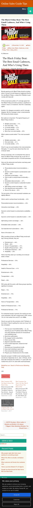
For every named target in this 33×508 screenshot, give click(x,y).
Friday (4, 50)
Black (16, 48)
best (13, 48)
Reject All (16, 504)
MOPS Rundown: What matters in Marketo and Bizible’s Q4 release (15, 423)
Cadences (22, 48)
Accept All (16, 495)
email (26, 48)
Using (11, 50)
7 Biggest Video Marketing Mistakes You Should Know (16, 427)
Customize (16, 499)
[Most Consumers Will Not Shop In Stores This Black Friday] (8, 388)
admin (8, 45)
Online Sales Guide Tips (14, 3)
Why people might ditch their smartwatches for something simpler (11, 454)
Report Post (5, 376)
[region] (16, 493)
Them (8, 50)
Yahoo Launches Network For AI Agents (12, 467)
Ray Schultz (6, 68)
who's (15, 50)
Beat (10, 48)
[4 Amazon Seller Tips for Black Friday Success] (7, 402)
